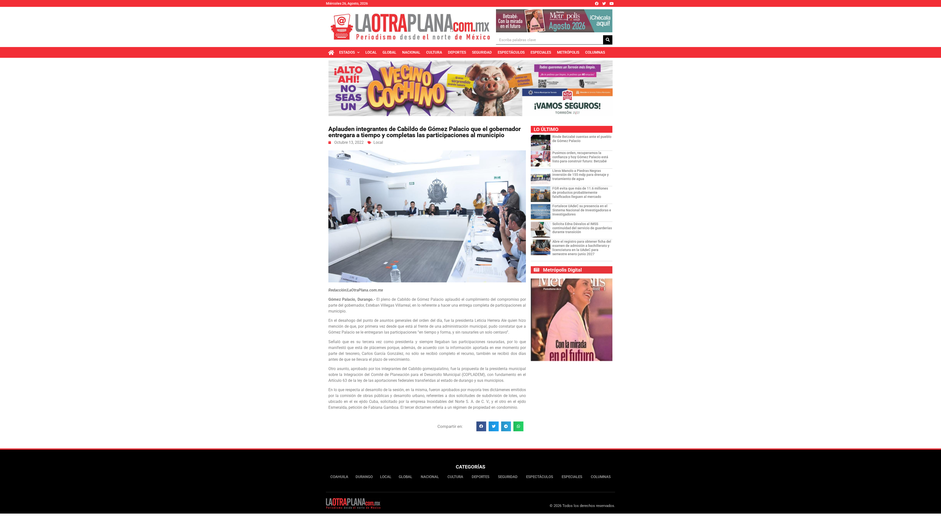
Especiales (541, 52)
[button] (481, 426)
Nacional (411, 52)
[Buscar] (607, 39)
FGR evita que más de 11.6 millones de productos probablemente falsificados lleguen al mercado (580, 192)
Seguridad (482, 52)
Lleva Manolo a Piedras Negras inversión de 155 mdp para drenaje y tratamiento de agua (580, 175)
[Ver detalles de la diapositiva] (554, 20)
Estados (347, 52)
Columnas (595, 52)
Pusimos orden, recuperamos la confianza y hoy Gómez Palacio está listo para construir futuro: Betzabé (580, 157)
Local (371, 52)
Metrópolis (568, 52)
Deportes (457, 52)
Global (389, 52)
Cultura (434, 52)
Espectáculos (511, 52)
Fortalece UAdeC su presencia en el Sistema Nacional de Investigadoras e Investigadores (581, 210)
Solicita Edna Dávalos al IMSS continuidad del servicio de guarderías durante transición (582, 228)
